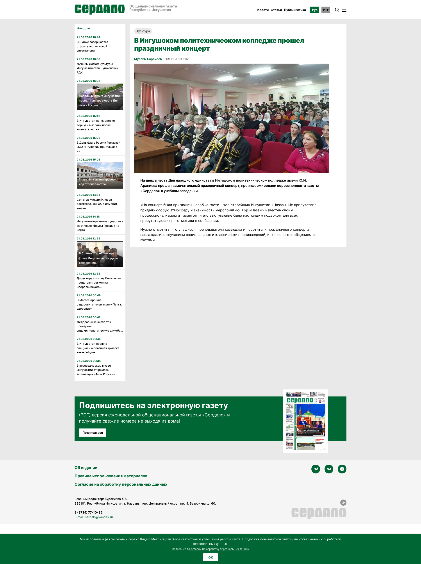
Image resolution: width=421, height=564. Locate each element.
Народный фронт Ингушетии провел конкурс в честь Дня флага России (99, 100)
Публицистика (295, 10)
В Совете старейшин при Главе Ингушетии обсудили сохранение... (98, 258)
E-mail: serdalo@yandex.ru (94, 517)
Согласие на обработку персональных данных (121, 484)
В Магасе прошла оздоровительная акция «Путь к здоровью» (99, 304)
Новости (262, 10)
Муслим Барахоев (148, 59)
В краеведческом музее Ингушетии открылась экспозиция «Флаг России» (96, 370)
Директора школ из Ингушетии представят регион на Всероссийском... (99, 283)
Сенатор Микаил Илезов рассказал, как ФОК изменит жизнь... (97, 204)
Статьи (276, 10)
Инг (325, 10)
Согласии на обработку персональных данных (219, 549)
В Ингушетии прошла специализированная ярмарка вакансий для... (98, 348)
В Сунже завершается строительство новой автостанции (92, 46)
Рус (315, 10)
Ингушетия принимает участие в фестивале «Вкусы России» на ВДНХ (100, 226)
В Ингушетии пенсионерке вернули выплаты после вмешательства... (96, 125)
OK (210, 557)
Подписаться (92, 432)
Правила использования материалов (111, 476)
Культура (143, 31)
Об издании (86, 467)
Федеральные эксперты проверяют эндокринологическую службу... (100, 326)
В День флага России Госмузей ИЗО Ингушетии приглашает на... (98, 147)
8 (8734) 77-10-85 (88, 512)
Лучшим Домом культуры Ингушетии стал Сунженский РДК (97, 68)
